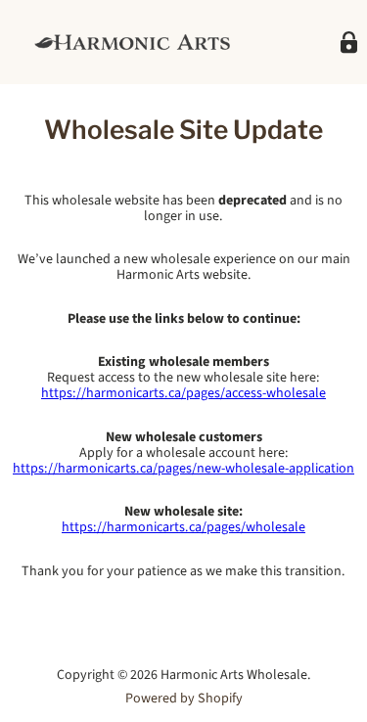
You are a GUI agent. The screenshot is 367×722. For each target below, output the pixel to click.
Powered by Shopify (184, 698)
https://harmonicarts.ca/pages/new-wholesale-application (183, 468)
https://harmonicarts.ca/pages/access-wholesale (183, 393)
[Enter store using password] (349, 42)
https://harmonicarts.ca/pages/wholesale (183, 527)
